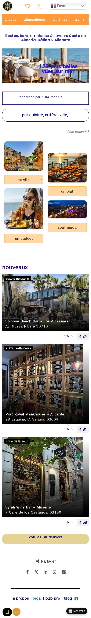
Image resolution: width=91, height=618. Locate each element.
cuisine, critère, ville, (48, 114)
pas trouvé (76, 131)
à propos (21, 598)
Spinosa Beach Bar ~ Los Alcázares (36, 320)
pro (53, 598)
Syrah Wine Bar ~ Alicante (28, 507)
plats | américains (18, 348)
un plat (67, 191)
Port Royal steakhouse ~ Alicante (34, 414)
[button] (7, 65)
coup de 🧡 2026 (17, 441)
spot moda (67, 227)
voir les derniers (45, 536)
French (62, 6)
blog (68, 598)
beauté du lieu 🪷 (17, 278)
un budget (24, 238)
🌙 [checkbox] (7, 612)
